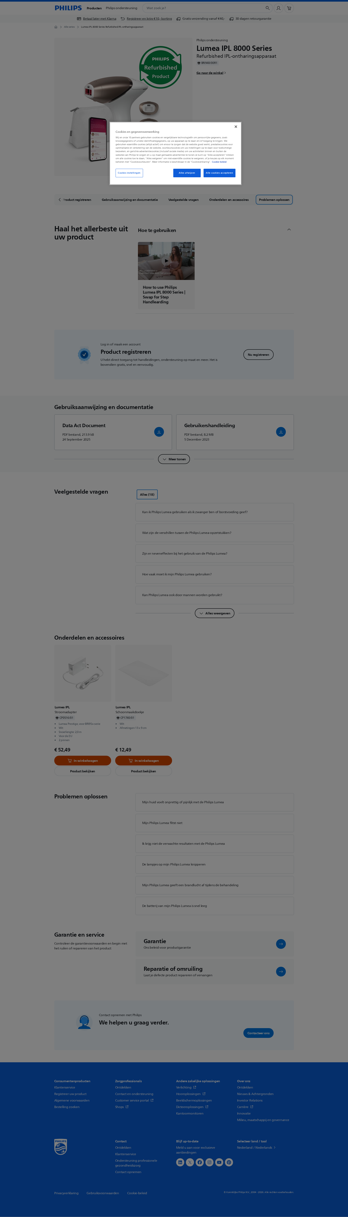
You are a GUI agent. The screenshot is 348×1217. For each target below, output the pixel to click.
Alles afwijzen (187, 173)
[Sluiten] (235, 126)
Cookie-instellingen (129, 173)
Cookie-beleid (219, 162)
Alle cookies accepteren (219, 173)
